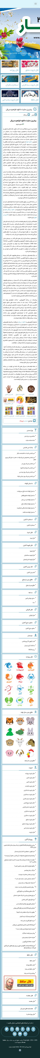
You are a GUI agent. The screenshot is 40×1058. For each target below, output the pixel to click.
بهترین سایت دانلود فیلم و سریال (20, 44)
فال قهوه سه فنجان (29, 555)
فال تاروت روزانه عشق (28, 823)
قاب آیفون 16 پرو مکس (28, 641)
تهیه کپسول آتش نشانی (28, 899)
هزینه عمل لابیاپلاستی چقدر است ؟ (25, 928)
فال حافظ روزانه (30, 964)
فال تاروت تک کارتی (29, 790)
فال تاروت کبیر (30, 777)
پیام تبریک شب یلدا (29, 973)
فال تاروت (32, 832)
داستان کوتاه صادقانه (29, 512)
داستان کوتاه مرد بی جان (28, 499)
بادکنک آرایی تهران (29, 645)
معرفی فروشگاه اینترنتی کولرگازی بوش (24, 907)
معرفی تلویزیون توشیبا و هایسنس (25, 903)
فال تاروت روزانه (30, 773)
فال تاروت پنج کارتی (29, 802)
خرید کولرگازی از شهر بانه (28, 920)
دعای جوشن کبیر (30, 598)
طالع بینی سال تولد (29, 760)
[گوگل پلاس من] (25, 1034)
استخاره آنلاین (31, 525)
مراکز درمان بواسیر (29, 870)
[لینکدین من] (15, 1034)
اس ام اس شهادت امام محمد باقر (26, 453)
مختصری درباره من (29, 436)
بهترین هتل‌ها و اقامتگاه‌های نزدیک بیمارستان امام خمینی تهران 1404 (20, 846)
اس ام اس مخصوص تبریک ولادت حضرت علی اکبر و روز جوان (20, 458)
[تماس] (12, 1029)
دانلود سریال (22, 321)
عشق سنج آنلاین (30, 628)
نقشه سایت (12, 1046)
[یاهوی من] (33, 1029)
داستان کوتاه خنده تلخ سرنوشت (26, 491)
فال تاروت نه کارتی (29, 811)
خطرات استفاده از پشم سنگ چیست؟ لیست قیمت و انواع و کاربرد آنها (20, 860)
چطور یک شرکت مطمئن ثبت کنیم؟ (25, 912)
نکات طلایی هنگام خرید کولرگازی (26, 891)
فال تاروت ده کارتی (29, 815)
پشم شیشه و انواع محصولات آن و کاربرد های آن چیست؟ (20, 855)
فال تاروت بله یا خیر (29, 827)
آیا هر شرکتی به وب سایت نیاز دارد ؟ (25, 878)
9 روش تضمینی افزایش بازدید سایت (25, 886)
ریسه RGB (32, 649)
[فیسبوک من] (23, 1029)
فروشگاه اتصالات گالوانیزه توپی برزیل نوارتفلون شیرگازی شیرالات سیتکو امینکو (20, 946)
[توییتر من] (7, 1029)
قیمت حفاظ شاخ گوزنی (29, 941)
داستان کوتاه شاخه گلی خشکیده (26, 507)
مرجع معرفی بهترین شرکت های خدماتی (24, 895)
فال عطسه (32, 1001)
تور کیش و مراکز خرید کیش (27, 916)
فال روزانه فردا (30, 1014)
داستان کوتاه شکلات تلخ (28, 503)
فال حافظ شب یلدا (30, 969)
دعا (34, 602)
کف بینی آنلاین (31, 572)
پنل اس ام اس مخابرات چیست (26, 874)
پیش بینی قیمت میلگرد (28, 933)
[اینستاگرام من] (17, 1029)
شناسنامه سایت (30, 440)
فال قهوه (32, 550)
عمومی (26, 420)
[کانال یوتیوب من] (20, 1034)
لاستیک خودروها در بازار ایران (26, 882)
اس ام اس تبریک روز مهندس (27, 472)
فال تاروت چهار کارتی (29, 798)
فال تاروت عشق (30, 819)
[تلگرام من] (28, 1029)
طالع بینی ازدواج (30, 585)
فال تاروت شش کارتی (29, 806)
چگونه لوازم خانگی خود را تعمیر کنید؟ (24, 865)
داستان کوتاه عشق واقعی (28, 495)
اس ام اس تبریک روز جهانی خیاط (26, 476)
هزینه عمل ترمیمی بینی (28, 937)
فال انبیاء (32, 538)
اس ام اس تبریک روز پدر (28, 463)
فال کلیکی (32, 615)
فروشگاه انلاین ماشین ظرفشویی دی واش (24, 924)
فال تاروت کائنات (30, 785)
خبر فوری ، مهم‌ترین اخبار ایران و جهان (24, 851)
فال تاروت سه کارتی (29, 794)
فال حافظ (32, 960)
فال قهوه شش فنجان (29, 559)
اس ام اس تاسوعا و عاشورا (27, 467)
